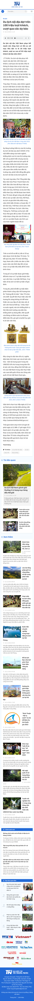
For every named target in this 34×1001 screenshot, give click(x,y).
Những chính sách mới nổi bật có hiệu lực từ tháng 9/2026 (16, 834)
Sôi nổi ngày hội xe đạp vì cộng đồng (13, 906)
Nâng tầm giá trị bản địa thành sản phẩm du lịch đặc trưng (13, 897)
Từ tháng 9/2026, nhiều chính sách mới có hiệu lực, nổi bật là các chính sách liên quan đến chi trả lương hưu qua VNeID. (17, 840)
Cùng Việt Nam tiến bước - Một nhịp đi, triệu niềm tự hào (14, 927)
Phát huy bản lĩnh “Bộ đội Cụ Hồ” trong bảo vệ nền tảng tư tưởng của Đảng (13, 917)
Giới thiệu (21, 997)
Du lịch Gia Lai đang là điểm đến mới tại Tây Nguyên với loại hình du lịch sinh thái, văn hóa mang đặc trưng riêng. (16, 707)
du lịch (27, 449)
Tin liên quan (9, 460)
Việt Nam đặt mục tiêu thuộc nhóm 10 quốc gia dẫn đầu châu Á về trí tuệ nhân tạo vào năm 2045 (16, 861)
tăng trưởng (15, 452)
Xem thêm (8, 537)
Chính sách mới (10, 829)
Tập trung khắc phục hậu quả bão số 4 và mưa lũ (15, 846)
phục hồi (6, 452)
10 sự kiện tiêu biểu (17, 449)
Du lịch (5, 18)
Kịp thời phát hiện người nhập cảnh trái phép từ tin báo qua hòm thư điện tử (14, 887)
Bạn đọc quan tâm (10, 880)
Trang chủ (13, 997)
